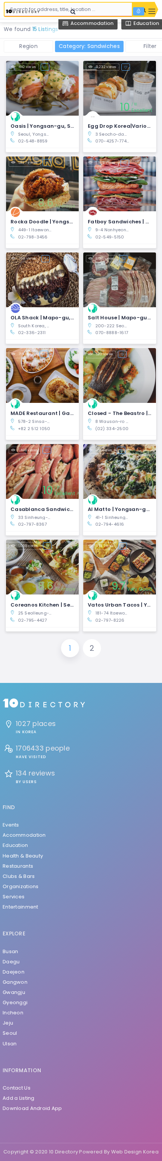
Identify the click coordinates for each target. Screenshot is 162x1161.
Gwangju (14, 992)
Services (13, 896)
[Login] (138, 11)
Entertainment (20, 906)
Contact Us (17, 1087)
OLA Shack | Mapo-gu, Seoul (49, 317)
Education (15, 845)
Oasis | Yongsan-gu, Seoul (46, 126)
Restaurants (18, 866)
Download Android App (32, 1108)
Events (11, 824)
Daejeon (13, 971)
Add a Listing (19, 1098)
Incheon (13, 1012)
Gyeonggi (15, 1002)
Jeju (8, 1022)
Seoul (10, 1033)
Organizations (21, 886)
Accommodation (24, 835)
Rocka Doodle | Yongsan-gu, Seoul (58, 221)
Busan (10, 951)
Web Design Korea (135, 1151)
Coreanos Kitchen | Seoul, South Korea (63, 604)
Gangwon (15, 982)
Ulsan (10, 1043)
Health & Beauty (23, 855)
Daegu (11, 961)
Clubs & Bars (19, 876)
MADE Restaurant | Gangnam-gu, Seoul (64, 413)
